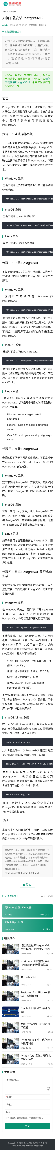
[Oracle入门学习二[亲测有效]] (10, 1012)
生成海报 (11, 896)
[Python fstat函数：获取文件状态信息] (10, 1059)
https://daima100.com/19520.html (22, 873)
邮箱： (9, 1104)
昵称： (9, 1097)
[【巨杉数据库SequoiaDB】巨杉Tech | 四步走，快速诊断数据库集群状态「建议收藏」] (10, 949)
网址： (9, 1112)
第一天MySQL (28, 977)
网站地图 (40, 1145)
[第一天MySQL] (10, 980)
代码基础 (33, 25)
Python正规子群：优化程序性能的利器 (36, 1041)
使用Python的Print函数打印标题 (35, 1025)
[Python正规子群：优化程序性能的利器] (10, 1043)
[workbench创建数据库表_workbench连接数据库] (10, 965)
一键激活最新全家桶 (12, 31)
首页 (4, 11)
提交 (27, 1126)
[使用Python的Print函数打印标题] (10, 1027)
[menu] (50, 4)
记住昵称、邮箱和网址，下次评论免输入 (25, 1118)
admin (5, 25)
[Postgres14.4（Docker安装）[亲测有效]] (10, 996)
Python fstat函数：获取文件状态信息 (35, 1057)
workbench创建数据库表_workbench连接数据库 (35, 963)
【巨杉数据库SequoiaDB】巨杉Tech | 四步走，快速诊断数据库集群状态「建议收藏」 (36, 947)
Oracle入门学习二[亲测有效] (35, 1010)
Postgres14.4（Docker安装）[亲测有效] (35, 994)
